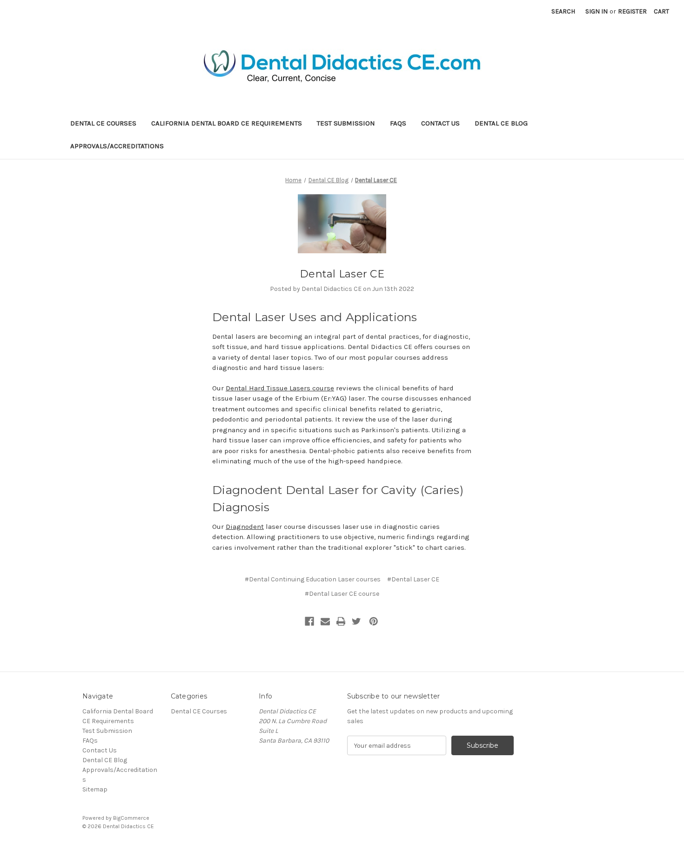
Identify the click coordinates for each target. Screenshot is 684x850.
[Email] (325, 621)
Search (563, 11)
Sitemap (94, 789)
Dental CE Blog (501, 123)
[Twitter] (356, 621)
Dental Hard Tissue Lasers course (280, 388)
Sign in (596, 11)
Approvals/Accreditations (117, 146)
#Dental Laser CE (413, 579)
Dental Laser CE (342, 274)
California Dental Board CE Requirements (226, 123)
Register (632, 11)
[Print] (341, 621)
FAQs (398, 123)
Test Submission (346, 123)
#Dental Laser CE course (342, 594)
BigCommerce (131, 818)
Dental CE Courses (103, 123)
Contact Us (440, 123)
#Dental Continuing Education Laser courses (313, 579)
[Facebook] (309, 621)
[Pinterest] (373, 621)
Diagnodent (245, 526)
